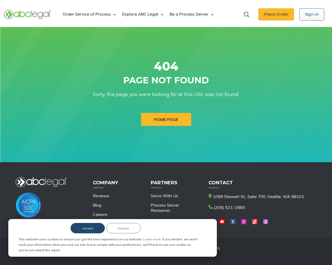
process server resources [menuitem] (165, 207)
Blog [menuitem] (97, 205)
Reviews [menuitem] (101, 195)
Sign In (312, 14)
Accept (87, 228)
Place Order (276, 14)
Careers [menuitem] (100, 214)
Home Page (166, 119)
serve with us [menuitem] (164, 195)
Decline (123, 228)
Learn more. (152, 239)
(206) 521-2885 (229, 207)
